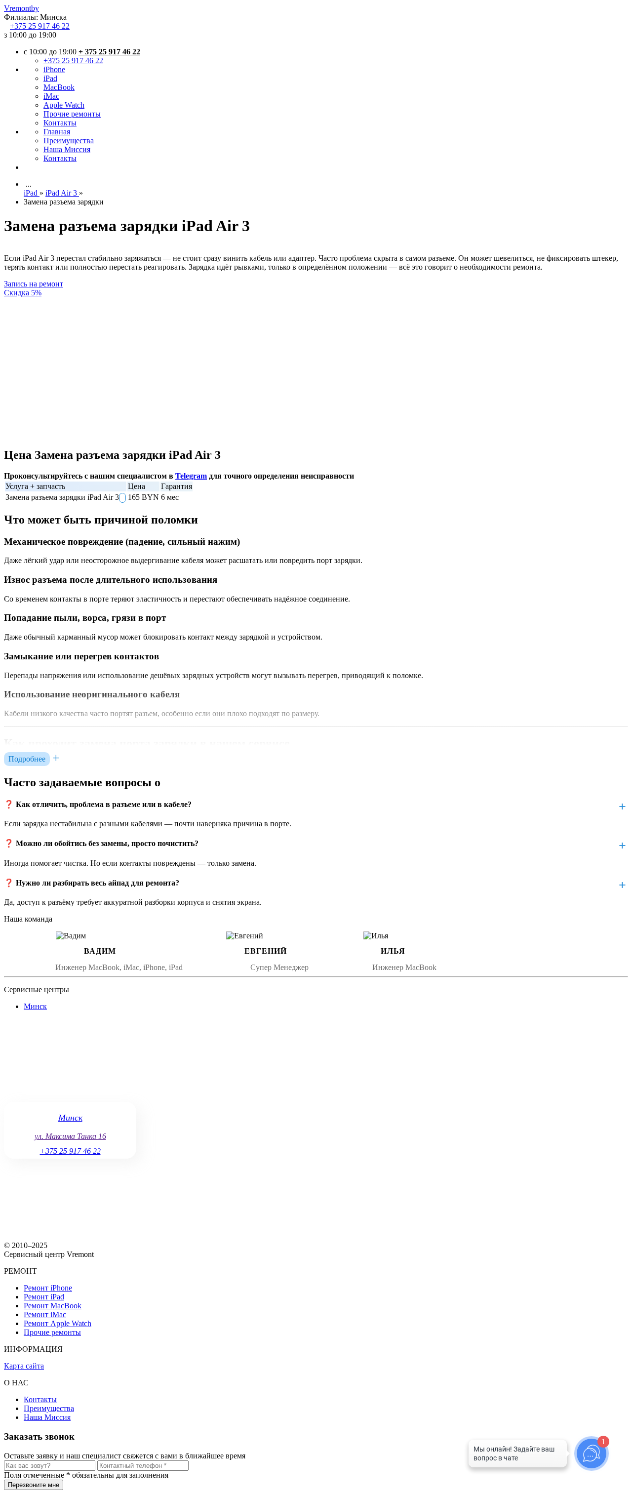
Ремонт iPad (44, 1296)
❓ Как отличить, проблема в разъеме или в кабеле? (98, 804)
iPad (50, 78)
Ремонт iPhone (48, 1288)
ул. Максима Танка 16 (70, 1136)
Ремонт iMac (45, 1314)
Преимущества (68, 140)
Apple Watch (63, 105)
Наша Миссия (66, 149)
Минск (35, 1006)
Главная (56, 131)
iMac (51, 96)
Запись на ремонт (33, 284)
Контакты (60, 123)
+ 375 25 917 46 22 (109, 51)
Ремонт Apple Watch (57, 1323)
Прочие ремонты (72, 114)
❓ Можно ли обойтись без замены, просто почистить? (101, 843)
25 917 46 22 (40, 26)
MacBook (59, 87)
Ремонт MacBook (52, 1305)
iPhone (54, 69)
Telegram (191, 476)
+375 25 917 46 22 (73, 60)
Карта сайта (24, 1366)
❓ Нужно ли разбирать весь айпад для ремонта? (91, 883)
